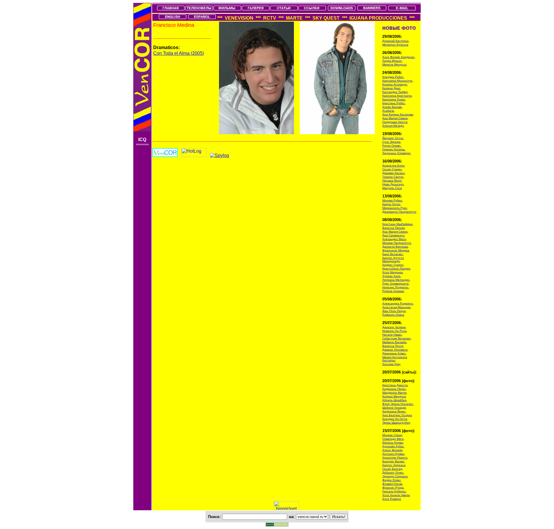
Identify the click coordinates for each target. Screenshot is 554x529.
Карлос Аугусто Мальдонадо (393, 259)
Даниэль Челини (394, 327)
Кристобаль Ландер (396, 268)
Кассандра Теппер (395, 92)
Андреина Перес (394, 388)
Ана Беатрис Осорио (397, 415)
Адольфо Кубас (393, 446)
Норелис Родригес (395, 287)
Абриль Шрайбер (394, 400)
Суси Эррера (391, 141)
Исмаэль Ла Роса (394, 330)
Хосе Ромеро (391, 498)
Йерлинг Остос (392, 138)
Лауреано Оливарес (396, 153)
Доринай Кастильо (395, 40)
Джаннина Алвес (394, 353)
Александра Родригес (397, 303)
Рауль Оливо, (391, 145)
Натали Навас (392, 334)
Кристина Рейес (393, 103)
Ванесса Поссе (392, 345)
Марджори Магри (394, 392)
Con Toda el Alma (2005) (178, 53)
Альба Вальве (392, 107)
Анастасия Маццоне (396, 307)
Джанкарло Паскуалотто (399, 211)
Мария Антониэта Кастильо (394, 359)
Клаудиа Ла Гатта (394, 418)
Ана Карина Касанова (397, 114)
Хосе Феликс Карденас (398, 57)
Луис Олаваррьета (395, 283)
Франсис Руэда (393, 487)
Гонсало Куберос (394, 491)
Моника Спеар (392, 435)
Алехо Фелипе (392, 450)
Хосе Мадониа (392, 272)
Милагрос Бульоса (395, 44)
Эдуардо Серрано (395, 476)
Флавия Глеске (392, 483)
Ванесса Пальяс (393, 227)
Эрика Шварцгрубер (396, 422)
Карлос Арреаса (393, 465)
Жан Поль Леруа (394, 311)
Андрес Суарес (393, 264)
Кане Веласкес (392, 254)
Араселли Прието (394, 457)
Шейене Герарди (394, 407)
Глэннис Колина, (393, 149)
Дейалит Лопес (393, 472)
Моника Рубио (392, 200)
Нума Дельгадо (393, 184)
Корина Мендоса (394, 396)
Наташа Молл (392, 180)
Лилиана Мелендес (396, 279)
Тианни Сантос (393, 176)
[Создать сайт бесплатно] (277, 525)
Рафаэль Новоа (393, 314)
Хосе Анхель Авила (396, 495)
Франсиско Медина (395, 250)
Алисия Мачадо (393, 125)
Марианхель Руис (394, 208)
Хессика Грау (391, 364)
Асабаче (388, 110)
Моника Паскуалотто (396, 242)
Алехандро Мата (394, 239)
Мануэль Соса (392, 188)
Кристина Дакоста (395, 385)
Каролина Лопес (393, 99)
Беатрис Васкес (393, 461)
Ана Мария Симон (395, 118)
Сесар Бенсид (392, 468)
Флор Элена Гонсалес (397, 403)
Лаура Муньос (392, 60)
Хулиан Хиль (391, 276)
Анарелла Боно (393, 165)
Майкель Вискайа (394, 342)
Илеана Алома (392, 442)
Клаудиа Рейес (393, 76)
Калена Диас (391, 88)
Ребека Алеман (393, 291)
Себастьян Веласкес (396, 338)
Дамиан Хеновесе (395, 349)
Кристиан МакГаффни (397, 224)
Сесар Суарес (392, 169)
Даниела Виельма (395, 246)
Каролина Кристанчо (397, 95)
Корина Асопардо (394, 84)
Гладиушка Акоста (394, 122)
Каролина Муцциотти (397, 80)
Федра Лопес (391, 480)
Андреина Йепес (394, 411)
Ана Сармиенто (393, 235)
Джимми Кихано (393, 173)
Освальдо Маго (393, 438)
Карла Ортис (391, 204)
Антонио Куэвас (393, 453)
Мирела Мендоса (394, 64)
